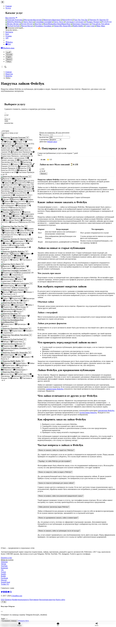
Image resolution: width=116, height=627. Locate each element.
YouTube (4, 566)
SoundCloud (5, 582)
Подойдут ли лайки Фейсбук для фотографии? (55, 461)
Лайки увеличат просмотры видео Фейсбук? (54, 507)
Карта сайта (60, 600)
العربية (8, 52)
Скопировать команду (9, 621)
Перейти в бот (6, 558)
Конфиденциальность (20, 600)
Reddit (3, 576)
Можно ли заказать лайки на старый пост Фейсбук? (56, 450)
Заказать (43, 173)
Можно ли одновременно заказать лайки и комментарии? (58, 518)
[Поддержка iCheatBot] (11, 592)
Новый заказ (52, 142)
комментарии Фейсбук (55, 389)
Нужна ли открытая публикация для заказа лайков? (56, 483)
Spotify (3, 574)
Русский (9, 54)
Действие (43, 142)
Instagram (4, 568)
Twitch (3, 572)
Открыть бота (23, 621)
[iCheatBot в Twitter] (2, 592)
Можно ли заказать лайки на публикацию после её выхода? (59, 531)
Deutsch (9, 59)
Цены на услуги (7, 560)
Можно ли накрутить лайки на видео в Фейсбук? (55, 472)
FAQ (3, 600)
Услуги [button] (8, 8)
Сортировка (44, 139)
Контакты (9, 32)
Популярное (34, 600)
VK (2, 570)
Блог (7, 34)
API (6, 38)
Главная (8, 6)
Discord (4, 580)
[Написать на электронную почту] (8, 592)
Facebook (4, 578)
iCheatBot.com (16, 596)
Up (4, 602)
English (8, 57)
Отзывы (8, 36)
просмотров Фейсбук (106, 410)
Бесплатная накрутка (47, 600)
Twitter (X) (5, 584)
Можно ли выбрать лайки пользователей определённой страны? (61, 496)
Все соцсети (10, 18)
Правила (8, 600)
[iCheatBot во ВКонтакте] (4, 592)
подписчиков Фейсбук (88, 413)
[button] (7, 48)
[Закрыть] (2, 611)
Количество (43, 137)
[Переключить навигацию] (2, 2)
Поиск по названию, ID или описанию (54, 133)
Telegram (4, 562)
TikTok (3, 564)
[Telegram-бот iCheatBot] (6, 592)
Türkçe (8, 61)
